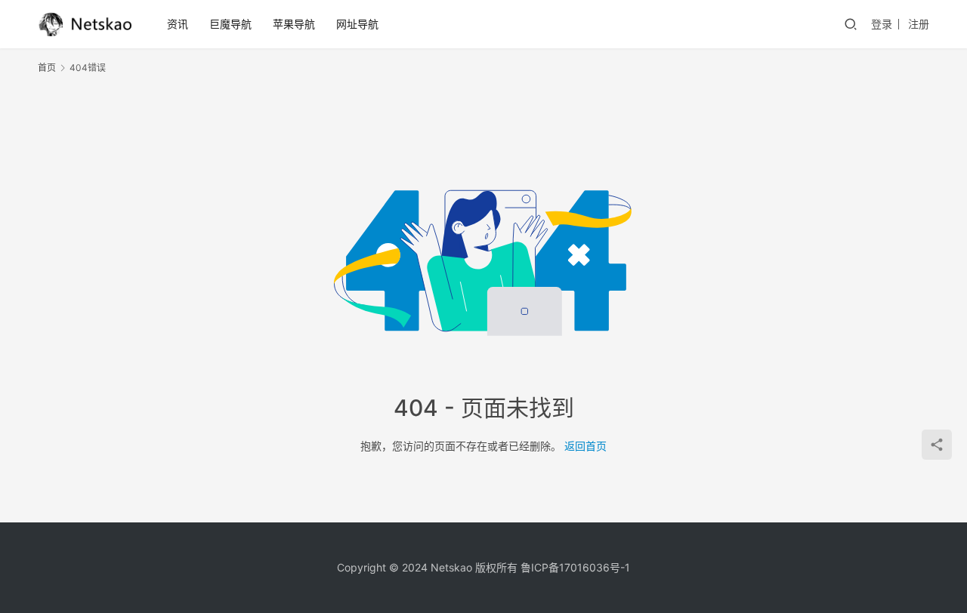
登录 (881, 23)
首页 (47, 67)
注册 (918, 23)
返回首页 (585, 445)
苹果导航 (294, 23)
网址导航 (357, 23)
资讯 (177, 23)
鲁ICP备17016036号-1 (575, 567)
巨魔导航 (230, 23)
